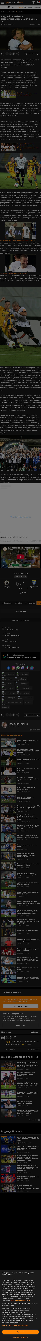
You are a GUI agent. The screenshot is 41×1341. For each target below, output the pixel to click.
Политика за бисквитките (20, 1300)
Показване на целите (20, 1337)
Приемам (20, 1332)
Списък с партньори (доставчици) (15, 1325)
